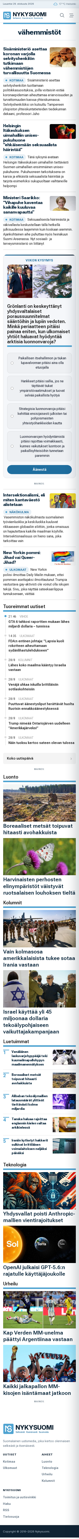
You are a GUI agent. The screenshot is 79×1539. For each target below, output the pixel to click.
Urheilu (47, 1474)
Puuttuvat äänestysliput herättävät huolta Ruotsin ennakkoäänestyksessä (41, 706)
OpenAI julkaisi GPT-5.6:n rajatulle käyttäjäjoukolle (34, 1270)
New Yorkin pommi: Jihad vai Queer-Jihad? (22, 557)
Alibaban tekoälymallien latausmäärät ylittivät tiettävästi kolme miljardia (30, 1102)
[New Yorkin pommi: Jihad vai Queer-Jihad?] (63, 558)
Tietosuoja (11, 1516)
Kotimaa (9, 1461)
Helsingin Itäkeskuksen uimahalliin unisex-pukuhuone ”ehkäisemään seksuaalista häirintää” (30, 137)
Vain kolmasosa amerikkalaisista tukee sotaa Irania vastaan (39, 958)
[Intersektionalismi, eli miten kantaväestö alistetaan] (63, 500)
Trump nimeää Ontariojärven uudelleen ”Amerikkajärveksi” (39, 725)
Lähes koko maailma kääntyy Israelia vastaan (37, 667)
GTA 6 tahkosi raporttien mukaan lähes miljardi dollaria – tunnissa (39, 624)
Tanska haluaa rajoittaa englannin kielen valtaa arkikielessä (29, 1123)
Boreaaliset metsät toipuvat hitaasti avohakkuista (38, 829)
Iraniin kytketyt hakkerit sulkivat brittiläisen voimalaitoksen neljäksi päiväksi (30, 1146)
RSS (6, 1510)
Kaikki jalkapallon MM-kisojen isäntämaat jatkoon (37, 1389)
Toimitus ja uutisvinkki (19, 1497)
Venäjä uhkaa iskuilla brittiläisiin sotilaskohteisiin (33, 687)
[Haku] (62, 15)
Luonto (47, 1461)
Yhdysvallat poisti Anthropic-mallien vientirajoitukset (39, 1216)
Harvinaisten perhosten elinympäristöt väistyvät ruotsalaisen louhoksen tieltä (39, 886)
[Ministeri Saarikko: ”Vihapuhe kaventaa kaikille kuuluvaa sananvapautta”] (63, 203)
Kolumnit (48, 1480)
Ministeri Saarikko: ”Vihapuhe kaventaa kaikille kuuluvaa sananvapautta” (23, 205)
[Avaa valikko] (71, 15)
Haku (7, 1503)
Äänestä (39, 470)
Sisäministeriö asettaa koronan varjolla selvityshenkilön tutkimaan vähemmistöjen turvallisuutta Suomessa (27, 60)
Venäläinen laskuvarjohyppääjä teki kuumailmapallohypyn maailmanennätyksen (29, 1058)
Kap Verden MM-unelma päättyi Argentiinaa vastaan (38, 1335)
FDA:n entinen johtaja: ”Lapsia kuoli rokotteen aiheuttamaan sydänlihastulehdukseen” (36, 645)
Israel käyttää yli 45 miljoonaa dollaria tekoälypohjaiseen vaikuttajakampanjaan (31, 1022)
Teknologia (50, 1468)
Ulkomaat (10, 1468)
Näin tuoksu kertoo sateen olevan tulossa (41, 743)
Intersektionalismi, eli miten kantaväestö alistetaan (24, 499)
